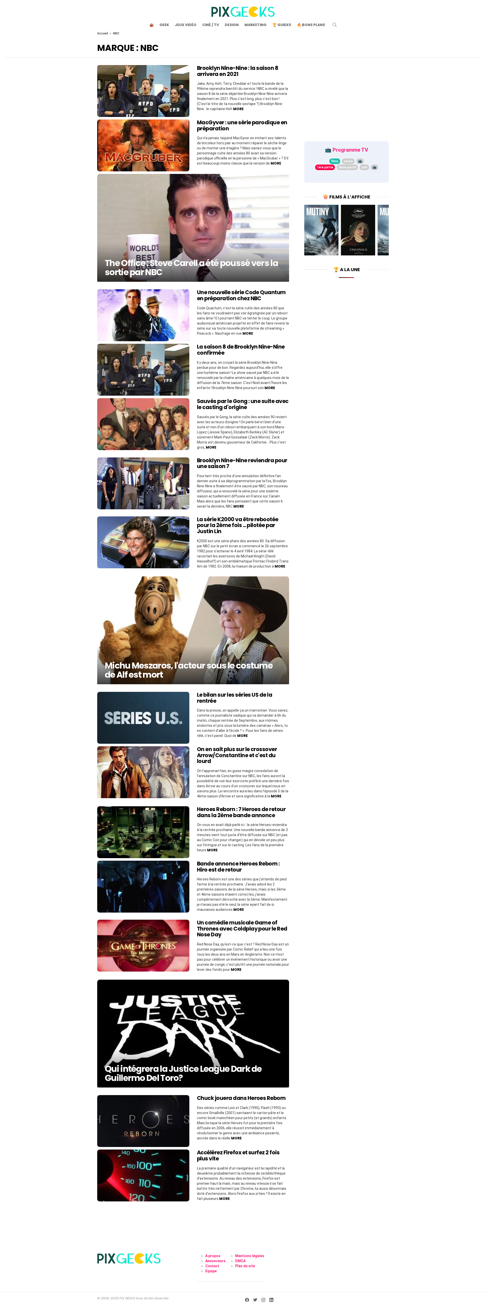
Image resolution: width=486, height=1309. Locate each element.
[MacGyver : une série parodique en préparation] (143, 145)
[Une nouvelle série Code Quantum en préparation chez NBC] (143, 315)
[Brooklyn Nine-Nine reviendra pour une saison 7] (143, 483)
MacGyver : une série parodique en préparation (242, 125)
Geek (164, 24)
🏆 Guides (281, 24)
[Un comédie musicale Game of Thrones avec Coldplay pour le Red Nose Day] (143, 946)
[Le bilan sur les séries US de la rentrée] (143, 718)
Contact (212, 1266)
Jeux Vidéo (185, 24)
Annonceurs (215, 1261)
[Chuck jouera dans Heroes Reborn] (143, 1121)
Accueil (102, 33)
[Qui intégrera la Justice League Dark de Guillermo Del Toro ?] (193, 1034)
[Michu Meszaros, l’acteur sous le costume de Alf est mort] (193, 630)
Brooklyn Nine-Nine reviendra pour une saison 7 (242, 463)
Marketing (256, 24)
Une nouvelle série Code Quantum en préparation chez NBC (241, 295)
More (238, 108)
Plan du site (245, 1266)
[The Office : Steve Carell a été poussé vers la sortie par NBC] (193, 228)
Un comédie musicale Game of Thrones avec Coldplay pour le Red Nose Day (242, 928)
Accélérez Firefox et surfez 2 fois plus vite (238, 1155)
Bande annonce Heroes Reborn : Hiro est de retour (238, 866)
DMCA (240, 1261)
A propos (212, 1256)
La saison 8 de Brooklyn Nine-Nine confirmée (241, 349)
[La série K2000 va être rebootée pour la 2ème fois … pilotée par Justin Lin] (143, 542)
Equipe (211, 1271)
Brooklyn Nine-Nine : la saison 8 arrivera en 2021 (237, 71)
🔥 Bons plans (311, 24)
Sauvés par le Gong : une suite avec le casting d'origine (243, 404)
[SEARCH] (335, 25)
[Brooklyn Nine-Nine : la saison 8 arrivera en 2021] (143, 91)
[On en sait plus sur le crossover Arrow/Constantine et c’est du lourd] (143, 772)
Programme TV (350, 150)
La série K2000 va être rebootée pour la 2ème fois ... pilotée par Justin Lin (237, 525)
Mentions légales (249, 1256)
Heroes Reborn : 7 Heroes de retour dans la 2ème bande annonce (241, 812)
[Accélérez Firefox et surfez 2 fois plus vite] (143, 1175)
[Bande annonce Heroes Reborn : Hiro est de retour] (143, 887)
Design (232, 24)
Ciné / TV (210, 24)
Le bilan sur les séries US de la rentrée (234, 697)
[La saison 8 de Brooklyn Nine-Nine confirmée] (143, 370)
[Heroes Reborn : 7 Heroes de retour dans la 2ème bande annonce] (143, 832)
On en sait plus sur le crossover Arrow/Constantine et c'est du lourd (237, 755)
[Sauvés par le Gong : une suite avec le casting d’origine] (143, 424)
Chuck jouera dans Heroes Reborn (241, 1098)
